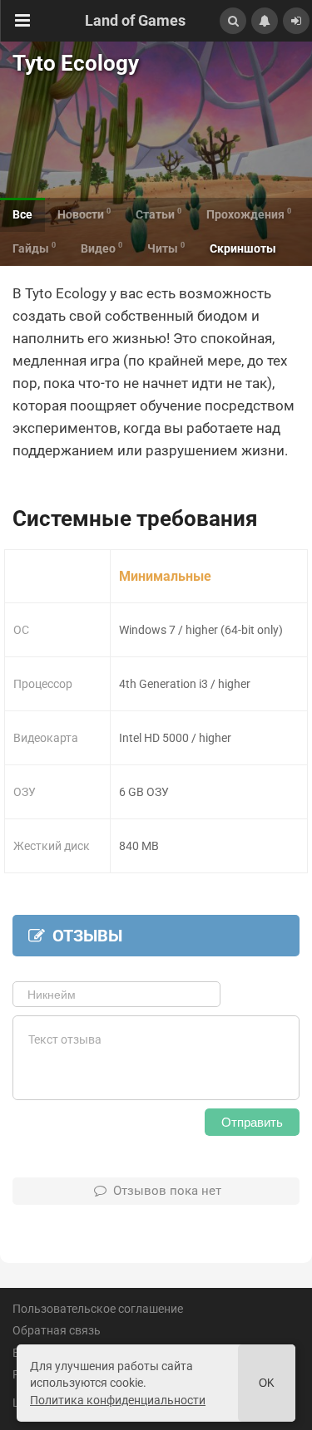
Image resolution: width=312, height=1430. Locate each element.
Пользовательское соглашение (97, 1308)
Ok (267, 1383)
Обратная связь (56, 1330)
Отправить (252, 1122)
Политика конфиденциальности (118, 1400)
